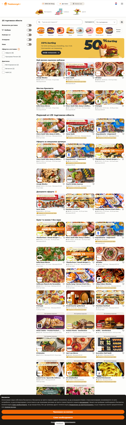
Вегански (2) (9, 68)
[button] (11, 3)
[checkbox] (40, 31)
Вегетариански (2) (12, 65)
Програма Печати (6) (13, 57)
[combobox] (61, 22)
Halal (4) (8, 72)
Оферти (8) (9, 53)
